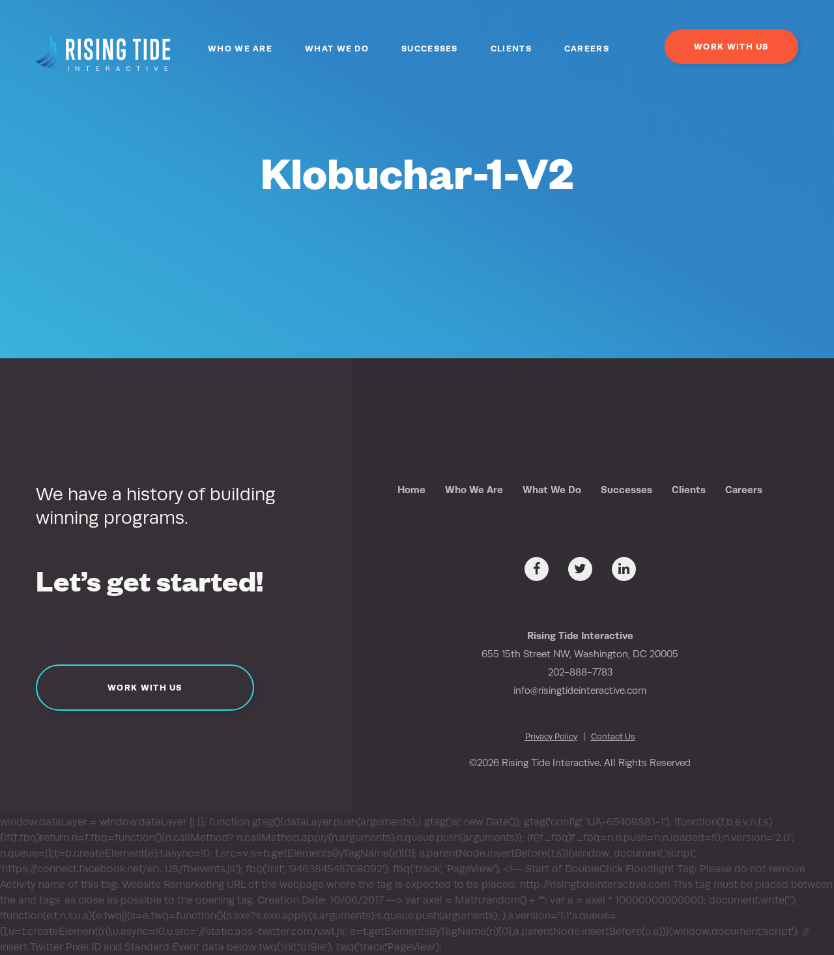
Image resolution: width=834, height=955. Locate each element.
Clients (511, 48)
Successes (429, 48)
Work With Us (731, 46)
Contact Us (613, 736)
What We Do (337, 48)
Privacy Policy (551, 736)
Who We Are (240, 48)
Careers (586, 48)
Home (411, 489)
